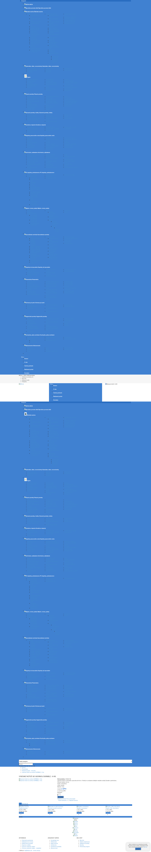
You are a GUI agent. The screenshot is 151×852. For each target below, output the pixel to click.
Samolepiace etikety (33, 84)
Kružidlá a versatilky (32, 106)
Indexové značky (32, 156)
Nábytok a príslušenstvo (33, 272)
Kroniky (66, 79)
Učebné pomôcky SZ (70, 20)
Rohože (67, 325)
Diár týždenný (49, 68)
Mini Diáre (48, 70)
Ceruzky (30, 102)
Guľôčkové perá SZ (35, 22)
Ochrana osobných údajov (28, 846)
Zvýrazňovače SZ (35, 28)
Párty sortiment (31, 339)
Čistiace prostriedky (69, 175)
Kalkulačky (30, 237)
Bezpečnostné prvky (33, 306)
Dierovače (30, 139)
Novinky (82, 845)
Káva (47, 348)
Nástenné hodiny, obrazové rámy (32, 270)
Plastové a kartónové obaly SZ (35, 47)
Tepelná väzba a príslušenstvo (53, 255)
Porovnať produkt (71, 799)
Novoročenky (68, 70)
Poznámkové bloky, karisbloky (51, 89)
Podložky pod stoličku (70, 269)
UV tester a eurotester (33, 258)
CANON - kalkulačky (33, 240)
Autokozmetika (31, 322)
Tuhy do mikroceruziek (33, 101)
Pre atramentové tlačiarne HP (35, 223)
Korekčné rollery (50, 127)
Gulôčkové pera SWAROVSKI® (31, 108)
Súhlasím (138, 848)
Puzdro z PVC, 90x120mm (112, 808)
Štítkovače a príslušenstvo (71, 238)
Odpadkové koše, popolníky (69, 321)
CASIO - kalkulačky (35, 238)
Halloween (33, 340)
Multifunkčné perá (50, 106)
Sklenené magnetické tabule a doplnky (51, 290)
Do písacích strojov (58, 229)
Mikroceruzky (31, 99)
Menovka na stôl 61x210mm (55, 808)
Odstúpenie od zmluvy (27, 842)
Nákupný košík (25, 380)
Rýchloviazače (49, 166)
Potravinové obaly (50, 337)
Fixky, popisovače (32, 116)
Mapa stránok (54, 843)
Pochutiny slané (69, 349)
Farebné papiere (32, 81)
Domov (24, 767)
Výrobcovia (53, 845)
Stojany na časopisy (70, 138)
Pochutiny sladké (69, 348)
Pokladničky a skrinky (51, 161)
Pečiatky (67, 142)
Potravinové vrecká (51, 340)
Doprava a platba (26, 845)
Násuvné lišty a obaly (33, 161)
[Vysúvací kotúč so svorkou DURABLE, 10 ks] (30, 779)
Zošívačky (30, 144)
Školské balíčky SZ (69, 23)
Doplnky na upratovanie (52, 328)
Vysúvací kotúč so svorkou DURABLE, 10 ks (33, 772)
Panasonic (67, 210)
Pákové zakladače (50, 155)
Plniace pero (68, 106)
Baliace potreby (68, 89)
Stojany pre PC (34, 204)
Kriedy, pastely (49, 116)
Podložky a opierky (51, 175)
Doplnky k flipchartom (33, 285)
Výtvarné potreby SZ (51, 14)
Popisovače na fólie (51, 101)
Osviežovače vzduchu (51, 326)
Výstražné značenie (69, 306)
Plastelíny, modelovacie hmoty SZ (54, 34)
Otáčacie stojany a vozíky (71, 167)
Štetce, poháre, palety (51, 121)
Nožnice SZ (52, 51)
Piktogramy (67, 90)
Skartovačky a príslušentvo (68, 240)
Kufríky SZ (52, 40)
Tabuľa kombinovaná (51, 285)
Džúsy (29, 351)
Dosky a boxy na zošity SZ (35, 44)
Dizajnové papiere (69, 81)
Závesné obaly (68, 164)
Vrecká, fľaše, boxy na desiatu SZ (35, 50)
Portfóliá (48, 162)
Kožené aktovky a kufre (33, 158)
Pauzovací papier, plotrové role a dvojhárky (71, 86)
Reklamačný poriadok (27, 843)
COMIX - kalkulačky (35, 246)
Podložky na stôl (69, 68)
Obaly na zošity (31, 162)
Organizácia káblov (32, 175)
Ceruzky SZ (33, 31)
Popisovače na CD (50, 99)
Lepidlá (29, 130)
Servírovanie (68, 337)
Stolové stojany (68, 283)
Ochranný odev (68, 305)
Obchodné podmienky (27, 840)
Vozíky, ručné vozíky (51, 276)
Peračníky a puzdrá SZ (70, 17)
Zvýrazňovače (68, 98)
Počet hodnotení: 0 (63, 800)
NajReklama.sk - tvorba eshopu (32, 850)
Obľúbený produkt (61, 799)
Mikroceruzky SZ (35, 29)
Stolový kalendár (32, 68)
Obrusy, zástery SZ (54, 31)
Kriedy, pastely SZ (53, 29)
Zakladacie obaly (69, 159)
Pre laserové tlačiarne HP (34, 220)
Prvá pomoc (31, 305)
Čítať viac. (145, 847)
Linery (66, 96)
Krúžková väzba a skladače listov (53, 248)
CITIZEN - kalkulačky (33, 244)
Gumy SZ (33, 37)
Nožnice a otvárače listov (52, 145)
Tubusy (66, 166)
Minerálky (30, 348)
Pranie (47, 325)
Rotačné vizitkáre (50, 144)
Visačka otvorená (23, 808)
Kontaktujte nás (55, 840)
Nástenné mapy (69, 282)
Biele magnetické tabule (33, 294)
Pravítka (30, 141)
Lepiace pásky (31, 132)
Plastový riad (34, 342)
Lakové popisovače (69, 99)
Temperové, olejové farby (34, 118)
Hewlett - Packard (32, 213)
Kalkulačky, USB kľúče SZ (55, 61)
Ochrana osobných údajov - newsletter (31, 848)
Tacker (66, 141)
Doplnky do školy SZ (70, 22)
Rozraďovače (49, 164)
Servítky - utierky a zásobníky (32, 319)
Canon (47, 210)
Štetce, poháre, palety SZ (53, 38)
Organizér (48, 71)
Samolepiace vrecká (51, 167)
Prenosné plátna (32, 293)
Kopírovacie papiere (33, 79)
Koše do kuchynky (69, 319)
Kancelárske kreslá (69, 271)
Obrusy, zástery (69, 115)
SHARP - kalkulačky (36, 251)
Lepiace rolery (49, 130)
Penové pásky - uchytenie (52, 129)
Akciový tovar (54, 848)
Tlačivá (29, 87)
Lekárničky (30, 308)
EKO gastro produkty (33, 337)
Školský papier (49, 81)
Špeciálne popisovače (33, 98)
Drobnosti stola (68, 145)
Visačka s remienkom (82, 808)
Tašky (47, 339)
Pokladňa (24, 381)
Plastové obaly (49, 156)
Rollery (48, 109)
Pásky (53, 226)
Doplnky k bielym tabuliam (52, 282)
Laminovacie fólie (50, 237)
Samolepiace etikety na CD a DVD (34, 196)
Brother (29, 210)
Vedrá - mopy (49, 330)
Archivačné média (32, 176)
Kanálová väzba (69, 243)
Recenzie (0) (25, 803)
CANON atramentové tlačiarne (52, 213)
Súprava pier (49, 98)
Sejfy (66, 155)
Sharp (66, 212)
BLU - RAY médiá (35, 187)
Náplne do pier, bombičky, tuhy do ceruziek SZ (35, 34)
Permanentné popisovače (71, 101)
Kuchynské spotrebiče (70, 339)
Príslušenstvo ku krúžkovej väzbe (53, 258)
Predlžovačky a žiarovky (34, 262)
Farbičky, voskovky (32, 115)
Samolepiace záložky (51, 82)
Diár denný (30, 71)
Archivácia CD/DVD (35, 192)
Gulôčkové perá (31, 96)
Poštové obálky (50, 79)
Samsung (30, 212)
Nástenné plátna (32, 291)
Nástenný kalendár (32, 70)
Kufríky (66, 116)
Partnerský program (85, 846)
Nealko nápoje (31, 349)
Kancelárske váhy (35, 256)
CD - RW (33, 186)
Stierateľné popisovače (70, 102)
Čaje (47, 349)
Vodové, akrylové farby (33, 119)
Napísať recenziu (73, 800)
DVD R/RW (33, 182)
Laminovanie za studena (53, 245)
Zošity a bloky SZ (35, 40)
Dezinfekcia (30, 331)
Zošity (47, 87)
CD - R (32, 184)
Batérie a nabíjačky (69, 237)
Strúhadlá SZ (34, 39)
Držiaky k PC (49, 176)
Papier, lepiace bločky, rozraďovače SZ (54, 47)
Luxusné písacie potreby (52, 96)
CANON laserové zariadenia (53, 217)
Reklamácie (54, 842)
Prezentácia (25, 769)
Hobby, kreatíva (69, 118)
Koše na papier (31, 145)
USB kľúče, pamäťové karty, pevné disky (35, 201)
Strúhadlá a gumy (32, 104)
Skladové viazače (32, 138)
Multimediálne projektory (34, 286)
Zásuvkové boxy (50, 147)
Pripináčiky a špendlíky (70, 144)
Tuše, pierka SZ (53, 28)
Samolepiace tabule (51, 283)
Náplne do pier (68, 104)
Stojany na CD (34, 193)
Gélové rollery (49, 107)
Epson (50, 220)
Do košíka (21, 813)
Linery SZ (33, 26)
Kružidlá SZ (55, 58)
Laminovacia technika (52, 251)
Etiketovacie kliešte (35, 260)
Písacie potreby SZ (32, 14)
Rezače (48, 142)
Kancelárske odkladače (70, 139)
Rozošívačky (31, 147)
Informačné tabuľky (69, 291)
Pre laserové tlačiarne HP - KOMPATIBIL (34, 216)
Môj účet (24, 378)
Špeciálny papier (32, 86)
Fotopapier (30, 82)
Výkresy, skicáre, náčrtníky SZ (53, 43)
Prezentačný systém (51, 296)
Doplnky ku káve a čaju (52, 351)
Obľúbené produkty (84, 843)
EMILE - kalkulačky (35, 248)
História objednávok (85, 842)
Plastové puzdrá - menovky (69, 285)
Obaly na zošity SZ (35, 42)
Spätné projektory (69, 293)
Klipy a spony (49, 149)
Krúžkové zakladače (33, 159)
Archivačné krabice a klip (34, 155)
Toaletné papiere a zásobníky (32, 324)
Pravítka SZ (55, 56)
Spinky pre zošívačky (51, 138)
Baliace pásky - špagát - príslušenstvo (71, 128)
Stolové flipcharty (32, 282)
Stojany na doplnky (32, 142)
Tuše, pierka (49, 115)
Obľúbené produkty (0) (27, 377)
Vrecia (66, 323)
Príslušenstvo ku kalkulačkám (35, 253)
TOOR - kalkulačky (35, 249)
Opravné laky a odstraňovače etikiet (33, 128)
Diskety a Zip (34, 178)
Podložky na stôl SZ (70, 18)
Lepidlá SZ (52, 50)
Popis (20, 803)
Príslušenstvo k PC (51, 178)
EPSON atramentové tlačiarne (55, 223)
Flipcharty (30, 283)
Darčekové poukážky (56, 846)
